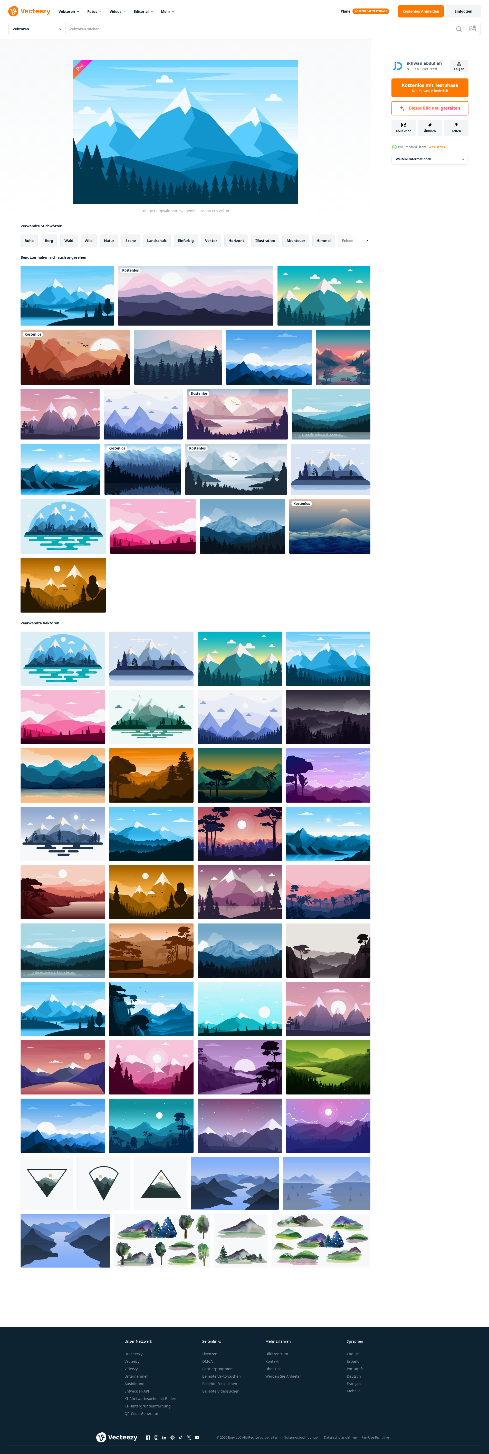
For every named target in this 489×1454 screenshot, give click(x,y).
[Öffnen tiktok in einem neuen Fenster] (181, 1437)
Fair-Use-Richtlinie (375, 1437)
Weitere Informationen (413, 159)
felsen (347, 240)
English (353, 1353)
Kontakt (272, 1361)
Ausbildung (134, 1383)
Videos (115, 11)
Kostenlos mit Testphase (430, 87)
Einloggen (463, 11)
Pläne (345, 11)
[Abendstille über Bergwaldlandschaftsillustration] (240, 1126)
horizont (236, 240)
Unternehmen (136, 1376)
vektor (211, 240)
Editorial (141, 11)
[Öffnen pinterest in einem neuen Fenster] (172, 1437)
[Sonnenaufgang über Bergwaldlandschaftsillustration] (269, 357)
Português (356, 1368)
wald (68, 240)
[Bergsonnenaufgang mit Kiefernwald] (178, 357)
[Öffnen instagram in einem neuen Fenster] (156, 1437)
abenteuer (295, 240)
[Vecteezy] (29, 11)
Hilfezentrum (276, 1353)
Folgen (459, 69)
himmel (324, 240)
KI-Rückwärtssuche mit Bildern (151, 1398)
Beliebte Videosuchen (220, 1391)
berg (49, 240)
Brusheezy (133, 1353)
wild (89, 240)
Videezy (131, 1368)
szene (131, 240)
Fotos (92, 11)
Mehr (165, 11)
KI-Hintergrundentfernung (147, 1406)
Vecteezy (131, 1361)
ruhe (29, 240)
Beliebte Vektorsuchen (221, 1376)
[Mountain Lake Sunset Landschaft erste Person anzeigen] (343, 357)
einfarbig (186, 240)
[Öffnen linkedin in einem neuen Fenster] (164, 1437)
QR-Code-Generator (141, 1413)
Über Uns (273, 1368)
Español (353, 1361)
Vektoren (67, 11)
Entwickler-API (136, 1391)
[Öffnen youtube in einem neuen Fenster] (197, 1437)
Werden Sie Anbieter (283, 1376)
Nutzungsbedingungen (302, 1437)
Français (354, 1383)
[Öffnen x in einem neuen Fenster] (189, 1437)
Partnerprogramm (218, 1368)
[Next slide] (362, 241)
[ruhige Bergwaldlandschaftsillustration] (331, 414)
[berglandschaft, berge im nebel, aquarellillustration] (240, 1241)
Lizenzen (209, 1353)
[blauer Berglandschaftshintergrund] (329, 526)
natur (109, 240)
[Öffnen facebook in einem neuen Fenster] (148, 1437)
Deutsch (354, 1376)
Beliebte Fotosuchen (219, 1383)
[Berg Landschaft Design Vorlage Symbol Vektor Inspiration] (47, 1183)
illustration (265, 240)
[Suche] (459, 29)
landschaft (157, 240)
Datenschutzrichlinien (340, 1437)
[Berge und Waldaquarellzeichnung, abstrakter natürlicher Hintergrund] (162, 1241)
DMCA (207, 1361)
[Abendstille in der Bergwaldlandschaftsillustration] (328, 717)
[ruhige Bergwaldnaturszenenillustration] (67, 296)
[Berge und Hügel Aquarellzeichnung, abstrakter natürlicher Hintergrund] (321, 1241)
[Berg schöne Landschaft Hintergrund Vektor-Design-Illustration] (195, 296)
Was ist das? (437, 147)
